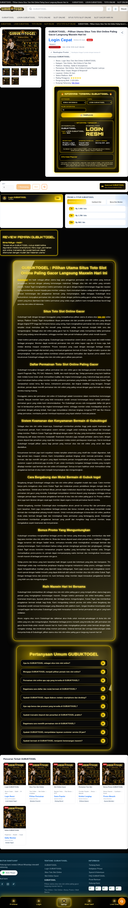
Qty (3, 183)
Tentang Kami (94, 865)
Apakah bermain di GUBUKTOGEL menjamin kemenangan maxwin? (52, 741)
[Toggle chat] (122, 901)
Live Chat (114, 904)
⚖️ (115, 9)
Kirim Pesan (10, 873)
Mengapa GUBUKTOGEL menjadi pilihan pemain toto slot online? (51, 672)
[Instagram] (8, 884)
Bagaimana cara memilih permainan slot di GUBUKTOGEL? (49, 723)
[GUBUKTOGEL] (12, 8)
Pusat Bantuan (94, 879)
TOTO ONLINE (109, 2)
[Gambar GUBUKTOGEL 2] (15, 72)
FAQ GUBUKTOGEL (97, 876)
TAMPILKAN (86, 115)
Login (38, 904)
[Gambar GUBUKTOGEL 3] (24, 72)
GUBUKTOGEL (78, 2)
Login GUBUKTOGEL (53, 869)
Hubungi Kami (94, 883)
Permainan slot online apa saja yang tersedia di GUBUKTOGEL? (51, 680)
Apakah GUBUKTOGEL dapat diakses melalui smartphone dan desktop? (54, 698)
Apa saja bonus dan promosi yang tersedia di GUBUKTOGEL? (50, 706)
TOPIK (89, 99)
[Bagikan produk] (122, 32)
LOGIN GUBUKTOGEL (94, 2)
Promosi (13, 904)
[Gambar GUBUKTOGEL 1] (6, 72)
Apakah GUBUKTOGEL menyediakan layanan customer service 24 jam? (54, 732)
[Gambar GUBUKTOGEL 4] (33, 72)
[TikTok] (14, 884)
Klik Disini (75, 83)
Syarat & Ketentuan (96, 872)
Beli (36, 187)
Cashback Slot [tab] (96, 202)
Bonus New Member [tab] (116, 202)
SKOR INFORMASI (68, 106)
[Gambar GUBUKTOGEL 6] (15, 81)
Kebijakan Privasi (95, 869)
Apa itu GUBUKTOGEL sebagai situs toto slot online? (46, 663)
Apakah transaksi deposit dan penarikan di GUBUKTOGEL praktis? (52, 715)
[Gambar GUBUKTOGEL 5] (6, 81)
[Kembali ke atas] (122, 895)
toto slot (101, 317)
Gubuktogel (23, 280)
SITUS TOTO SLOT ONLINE (79, 18)
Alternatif (89, 904)
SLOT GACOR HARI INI (103, 18)
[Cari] (30, 9)
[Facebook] (2, 884)
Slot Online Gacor (52, 876)
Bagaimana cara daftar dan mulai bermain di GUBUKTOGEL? (50, 689)
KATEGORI (65, 99)
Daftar (64, 904)
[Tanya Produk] (44, 187)
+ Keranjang (23, 187)
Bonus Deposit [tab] (76, 201)
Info (57, 198)
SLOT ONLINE (122, 2)
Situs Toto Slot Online (53, 872)
